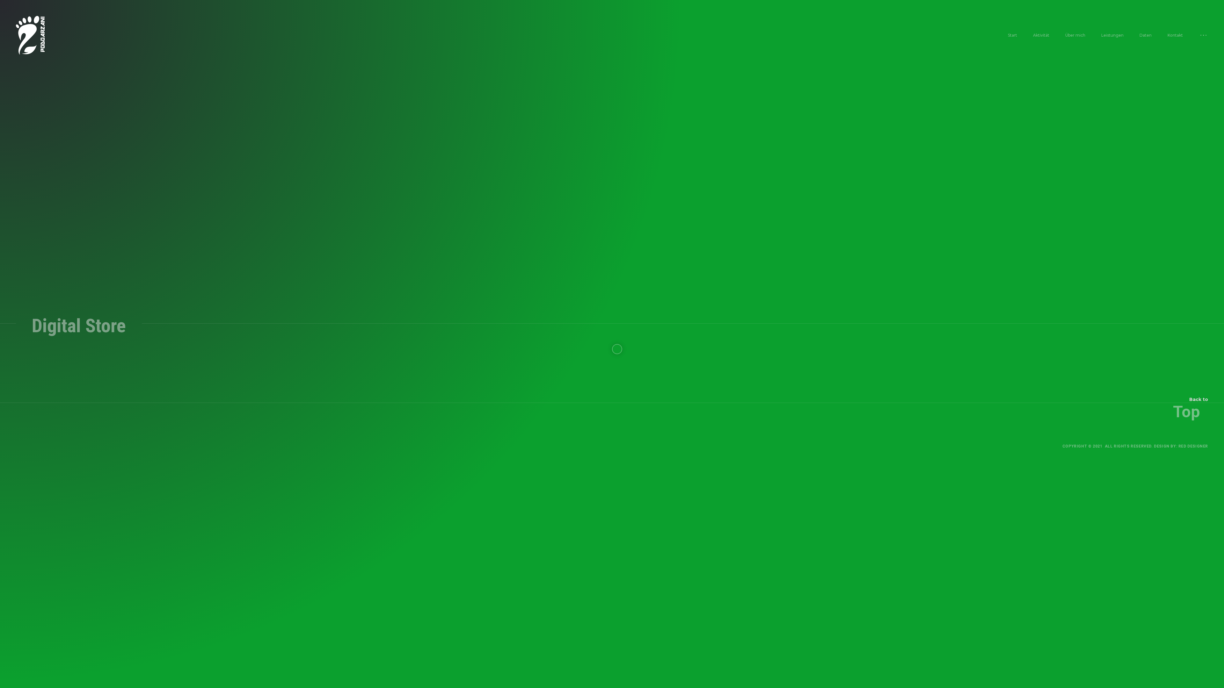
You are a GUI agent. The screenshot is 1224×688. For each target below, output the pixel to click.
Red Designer (1193, 446)
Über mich (1075, 35)
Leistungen (1112, 35)
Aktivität (1041, 35)
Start (1012, 35)
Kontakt (1175, 35)
